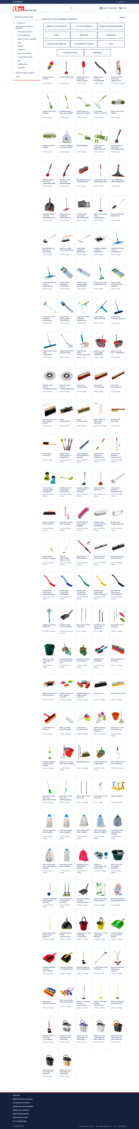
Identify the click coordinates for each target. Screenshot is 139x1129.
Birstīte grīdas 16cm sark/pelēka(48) (84, 180)
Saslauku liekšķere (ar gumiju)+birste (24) (66, 661)
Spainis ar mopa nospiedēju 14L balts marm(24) (99, 1037)
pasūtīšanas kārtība (21, 1114)
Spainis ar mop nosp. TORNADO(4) (117, 352)
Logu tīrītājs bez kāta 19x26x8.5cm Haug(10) (83, 455)
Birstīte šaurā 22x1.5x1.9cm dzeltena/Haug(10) (100, 592)
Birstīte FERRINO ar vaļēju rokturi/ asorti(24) (83, 695)
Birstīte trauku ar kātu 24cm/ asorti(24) (100, 729)
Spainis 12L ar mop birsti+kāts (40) (117, 728)
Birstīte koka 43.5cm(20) (47, 454)
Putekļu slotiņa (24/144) (48, 78)
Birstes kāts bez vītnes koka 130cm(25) (99, 421)
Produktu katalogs (24, 17)
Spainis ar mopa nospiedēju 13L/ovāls (116, 866)
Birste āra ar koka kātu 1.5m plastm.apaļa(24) (66, 798)
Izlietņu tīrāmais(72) (66, 77)
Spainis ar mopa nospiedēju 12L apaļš (48, 661)
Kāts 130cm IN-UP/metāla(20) (82, 557)
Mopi (19, 42)
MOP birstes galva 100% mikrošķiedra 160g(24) (49, 866)
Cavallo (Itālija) (115, 905)
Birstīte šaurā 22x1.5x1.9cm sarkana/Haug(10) (49, 592)
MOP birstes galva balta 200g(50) (66, 831)
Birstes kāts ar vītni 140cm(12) (100, 797)
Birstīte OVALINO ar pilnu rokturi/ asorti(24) (66, 695)
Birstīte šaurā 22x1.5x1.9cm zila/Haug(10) (64, 592)
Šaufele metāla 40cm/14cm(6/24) (66, 626)
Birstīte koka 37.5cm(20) (115, 420)
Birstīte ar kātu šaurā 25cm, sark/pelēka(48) (65, 181)
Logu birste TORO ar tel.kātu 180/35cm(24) (49, 318)
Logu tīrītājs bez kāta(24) (48, 728)
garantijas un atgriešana (23, 1106)
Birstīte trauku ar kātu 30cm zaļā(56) (83, 112)
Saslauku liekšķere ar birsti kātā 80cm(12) (66, 900)
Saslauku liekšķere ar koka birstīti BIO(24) (117, 934)
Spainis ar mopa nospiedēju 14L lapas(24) (48, 1071)
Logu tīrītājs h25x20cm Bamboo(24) (81, 250)
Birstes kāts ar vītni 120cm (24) (83, 797)
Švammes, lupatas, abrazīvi (25, 73)
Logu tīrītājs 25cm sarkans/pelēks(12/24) (118, 180)
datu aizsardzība (19, 1121)
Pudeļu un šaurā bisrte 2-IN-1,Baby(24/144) (116, 79)
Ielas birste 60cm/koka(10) (116, 386)
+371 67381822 (122, 1126)
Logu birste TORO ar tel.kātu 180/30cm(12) (83, 318)
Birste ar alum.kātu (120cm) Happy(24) (66, 1001)
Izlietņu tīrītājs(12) (117, 796)
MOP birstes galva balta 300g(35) (66, 865)
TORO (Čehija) (47, 83)
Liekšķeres (21, 50)
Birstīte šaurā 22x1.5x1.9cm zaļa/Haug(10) (81, 592)
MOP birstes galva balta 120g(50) (49, 831)
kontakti (16, 1095)
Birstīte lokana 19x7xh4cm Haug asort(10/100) (100, 524)
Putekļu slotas (23, 64)
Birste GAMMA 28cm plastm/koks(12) (50, 694)
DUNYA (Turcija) (82, 905)
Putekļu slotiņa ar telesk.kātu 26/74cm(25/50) (83, 79)
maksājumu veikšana (21, 1110)
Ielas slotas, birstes (24, 53)
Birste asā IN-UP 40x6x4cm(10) (99, 557)
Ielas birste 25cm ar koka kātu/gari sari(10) (49, 421)
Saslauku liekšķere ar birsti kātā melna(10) (83, 489)
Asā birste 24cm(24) (118, 693)
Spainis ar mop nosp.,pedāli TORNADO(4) (99, 352)
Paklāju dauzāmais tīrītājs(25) (49, 626)
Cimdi (18, 76)
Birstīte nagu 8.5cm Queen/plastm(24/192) (118, 899)
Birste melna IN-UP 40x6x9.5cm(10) (117, 557)
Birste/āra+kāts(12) (83, 762)
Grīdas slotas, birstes (25, 32)
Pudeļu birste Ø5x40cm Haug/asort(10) (116, 455)
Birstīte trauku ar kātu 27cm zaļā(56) (66, 112)
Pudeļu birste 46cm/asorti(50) (82, 728)
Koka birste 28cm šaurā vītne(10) (49, 523)
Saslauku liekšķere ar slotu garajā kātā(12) (49, 763)
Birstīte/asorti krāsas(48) (98, 660)
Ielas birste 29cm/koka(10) (82, 386)
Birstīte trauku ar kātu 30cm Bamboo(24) (48, 250)
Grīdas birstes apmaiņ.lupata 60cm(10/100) (82, 284)
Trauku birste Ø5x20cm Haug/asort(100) (116, 489)
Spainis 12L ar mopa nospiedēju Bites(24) (101, 934)
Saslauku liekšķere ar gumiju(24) (100, 762)
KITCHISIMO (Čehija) (118, 83)
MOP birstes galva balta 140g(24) (83, 831)
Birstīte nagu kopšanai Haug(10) (117, 523)
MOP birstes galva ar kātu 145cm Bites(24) (49, 934)
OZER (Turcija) (64, 1042)
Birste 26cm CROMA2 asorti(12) (49, 1002)
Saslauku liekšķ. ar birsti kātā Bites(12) (83, 968)
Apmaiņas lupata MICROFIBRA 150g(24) (83, 866)
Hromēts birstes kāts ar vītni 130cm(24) (99, 626)
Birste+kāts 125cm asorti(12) (117, 626)
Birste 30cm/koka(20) (82, 420)
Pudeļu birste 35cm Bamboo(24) (117, 215)
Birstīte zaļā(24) (82, 145)
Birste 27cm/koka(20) (65, 420)
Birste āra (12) (98, 693)
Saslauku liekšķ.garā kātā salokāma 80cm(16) (50, 900)
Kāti (19, 60)
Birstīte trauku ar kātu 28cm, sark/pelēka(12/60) (117, 147)
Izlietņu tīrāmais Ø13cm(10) (99, 489)
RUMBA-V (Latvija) (49, 631)
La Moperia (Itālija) (100, 871)
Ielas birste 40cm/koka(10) (99, 386)
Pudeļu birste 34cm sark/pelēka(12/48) (101, 180)
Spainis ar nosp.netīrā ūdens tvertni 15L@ (100, 866)
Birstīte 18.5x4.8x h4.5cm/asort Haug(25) (82, 524)
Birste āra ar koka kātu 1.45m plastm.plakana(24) (49, 798)
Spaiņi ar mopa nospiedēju (27, 39)
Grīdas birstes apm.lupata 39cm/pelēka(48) (83, 215)
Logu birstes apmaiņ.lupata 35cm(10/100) (65, 318)
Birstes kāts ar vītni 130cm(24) (83, 626)
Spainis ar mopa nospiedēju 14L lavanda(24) (82, 1037)
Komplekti (21, 68)
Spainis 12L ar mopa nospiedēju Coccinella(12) (84, 934)
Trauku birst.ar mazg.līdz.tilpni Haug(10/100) (48, 489)
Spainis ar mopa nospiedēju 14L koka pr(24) (65, 1071)
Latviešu (121, 2)
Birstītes (20, 46)
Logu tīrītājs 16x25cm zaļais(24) (100, 112)
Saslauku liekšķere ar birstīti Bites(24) (66, 968)
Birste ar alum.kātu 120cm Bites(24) (117, 1002)
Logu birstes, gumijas (25, 57)
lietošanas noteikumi (21, 1103)
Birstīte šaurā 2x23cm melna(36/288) (99, 79)
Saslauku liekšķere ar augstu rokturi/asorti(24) (83, 900)
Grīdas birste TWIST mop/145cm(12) (67, 352)
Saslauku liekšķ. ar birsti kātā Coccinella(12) (49, 1037)
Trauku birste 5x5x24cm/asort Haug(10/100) (65, 455)
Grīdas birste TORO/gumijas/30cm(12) (119, 317)
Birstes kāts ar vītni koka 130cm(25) (117, 762)
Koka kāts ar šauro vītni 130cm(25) (66, 523)
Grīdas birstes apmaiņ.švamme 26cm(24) (116, 284)
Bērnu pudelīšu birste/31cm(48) (65, 728)
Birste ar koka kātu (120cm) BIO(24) (100, 899)
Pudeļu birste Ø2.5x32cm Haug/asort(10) (99, 455)
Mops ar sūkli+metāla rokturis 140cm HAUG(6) (65, 559)
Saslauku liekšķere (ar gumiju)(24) (83, 660)
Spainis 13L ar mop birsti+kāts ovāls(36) (67, 762)
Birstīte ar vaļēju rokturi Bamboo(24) (67, 249)
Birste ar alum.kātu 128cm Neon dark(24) (117, 969)
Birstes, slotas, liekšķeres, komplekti (24, 27)
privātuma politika (20, 1117)
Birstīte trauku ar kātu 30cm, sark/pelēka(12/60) (49, 181)
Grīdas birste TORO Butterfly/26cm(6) (100, 283)
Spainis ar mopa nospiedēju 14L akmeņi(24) (65, 1037)
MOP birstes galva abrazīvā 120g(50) (100, 831)
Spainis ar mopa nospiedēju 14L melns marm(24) (116, 1037)
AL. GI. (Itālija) (81, 631)
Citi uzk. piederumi (24, 35)
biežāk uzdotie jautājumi (23, 1099)
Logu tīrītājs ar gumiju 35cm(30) (100, 317)
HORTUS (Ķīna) (48, 802)
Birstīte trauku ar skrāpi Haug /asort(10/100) (65, 489)
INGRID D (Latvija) (100, 426)
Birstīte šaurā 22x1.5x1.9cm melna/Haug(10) (116, 592)
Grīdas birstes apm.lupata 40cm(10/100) (65, 284)
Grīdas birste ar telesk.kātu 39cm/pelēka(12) (65, 215)
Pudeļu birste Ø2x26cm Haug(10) (49, 557)
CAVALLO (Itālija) (116, 631)
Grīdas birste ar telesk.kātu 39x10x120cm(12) (100, 147)
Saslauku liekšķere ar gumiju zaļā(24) (66, 146)
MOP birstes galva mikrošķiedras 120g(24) (117, 832)
